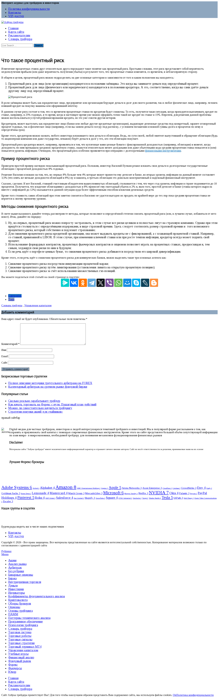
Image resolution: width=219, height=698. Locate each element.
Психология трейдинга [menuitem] (23, 625)
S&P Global (50, 498)
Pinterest (25, 497)
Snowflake (100, 498)
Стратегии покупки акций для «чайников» (35, 411)
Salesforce (64, 497)
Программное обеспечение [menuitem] (25, 621)
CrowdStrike (188, 487)
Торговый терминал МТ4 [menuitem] (24, 646)
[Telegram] (92, 283)
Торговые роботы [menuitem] (19, 636)
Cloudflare (167, 488)
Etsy (201, 488)
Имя (3, 349)
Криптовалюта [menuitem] (18, 600)
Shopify (90, 497)
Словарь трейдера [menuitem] (20, 628)
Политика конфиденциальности (29, 9)
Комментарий (10, 343)
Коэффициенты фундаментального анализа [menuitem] (36, 596)
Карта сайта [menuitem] (16, 681)
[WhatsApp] (118, 283)
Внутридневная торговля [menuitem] (24, 582)
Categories (15, 295)
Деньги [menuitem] (13, 585)
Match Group (76, 493)
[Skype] (136, 283)
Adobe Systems (16, 487)
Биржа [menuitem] (12, 578)
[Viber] (109, 283)
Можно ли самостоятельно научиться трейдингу (40, 408)
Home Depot (26, 493)
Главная (13, 28)
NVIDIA (159, 492)
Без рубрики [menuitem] (16, 571)
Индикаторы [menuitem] (16, 592)
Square (112, 497)
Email (4, 356)
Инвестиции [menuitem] (16, 589)
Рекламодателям (19, 35)
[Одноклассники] (83, 283)
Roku (40, 497)
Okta (173, 493)
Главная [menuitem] (13, 678)
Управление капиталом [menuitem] (23, 650)
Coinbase (176, 488)
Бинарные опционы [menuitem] (20, 574)
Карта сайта (16, 32)
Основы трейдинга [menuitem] (20, 610)
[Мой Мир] (127, 283)
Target (145, 498)
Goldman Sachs (10, 493)
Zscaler (8, 501)
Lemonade (40, 493)
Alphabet (47, 488)
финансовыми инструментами (163, 150)
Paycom (193, 493)
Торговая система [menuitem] (19, 632)
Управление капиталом (37, 305)
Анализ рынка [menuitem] (17, 564)
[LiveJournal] (145, 283)
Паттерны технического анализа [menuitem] (29, 618)
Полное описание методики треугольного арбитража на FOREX (50, 383)
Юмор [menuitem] (12, 672)
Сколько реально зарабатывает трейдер (34, 401)
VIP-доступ (16, 16)
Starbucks (137, 498)
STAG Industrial (125, 498)
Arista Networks (132, 487)
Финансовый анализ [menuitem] (21, 657)
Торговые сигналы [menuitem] (20, 639)
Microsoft (113, 492)
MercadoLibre (93, 493)
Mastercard (59, 493)
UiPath (178, 497)
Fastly (209, 488)
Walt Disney (189, 498)
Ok (174, 695)
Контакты (14, 12)
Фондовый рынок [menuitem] (19, 661)
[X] (100, 283)
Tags (11, 299)
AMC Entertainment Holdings (88, 488)
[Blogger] (154, 283)
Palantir (184, 493)
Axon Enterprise (152, 487)
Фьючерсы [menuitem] (15, 668)
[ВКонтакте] (74, 283)
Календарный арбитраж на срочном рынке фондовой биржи (47, 386)
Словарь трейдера (20, 39)
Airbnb (36, 488)
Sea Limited (79, 498)
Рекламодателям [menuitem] (19, 685)
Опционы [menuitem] (14, 607)
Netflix (143, 493)
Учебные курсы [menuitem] (18, 654)
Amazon (65, 487)
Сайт (4, 362)
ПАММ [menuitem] (13, 614)
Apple (115, 487)
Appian (104, 488)
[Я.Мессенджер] (65, 283)
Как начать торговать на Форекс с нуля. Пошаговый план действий (52, 404)
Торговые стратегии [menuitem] (21, 643)
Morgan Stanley (131, 493)
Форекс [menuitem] (13, 664)
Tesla (167, 497)
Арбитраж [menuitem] (15, 567)
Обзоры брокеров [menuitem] (19, 603)
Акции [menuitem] (12, 560)
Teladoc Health (155, 498)
